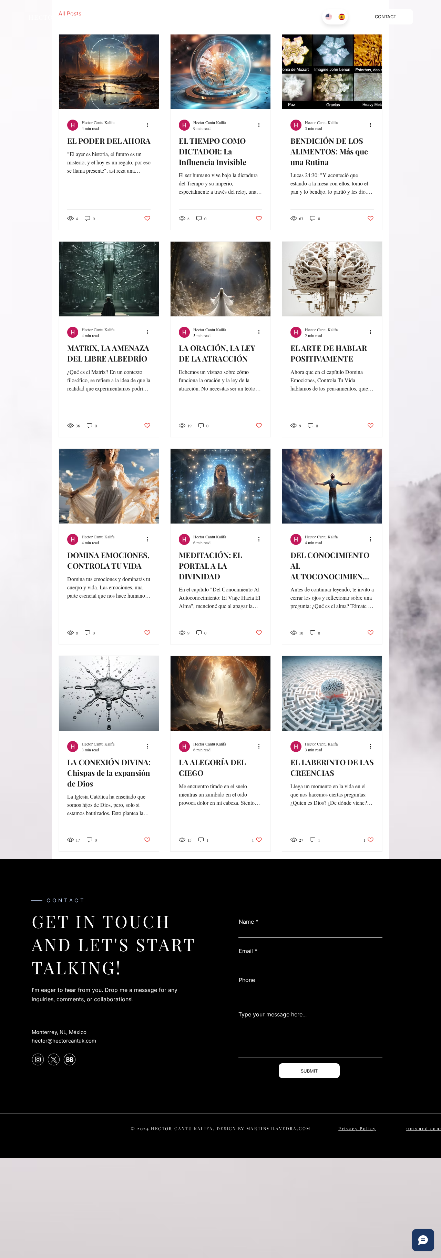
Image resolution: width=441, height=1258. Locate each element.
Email (246, 951)
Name (246, 921)
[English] (328, 16)
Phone (247, 980)
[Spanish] (341, 16)
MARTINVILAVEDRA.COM (278, 1128)
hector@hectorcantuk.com (64, 1040)
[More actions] (149, 125)
